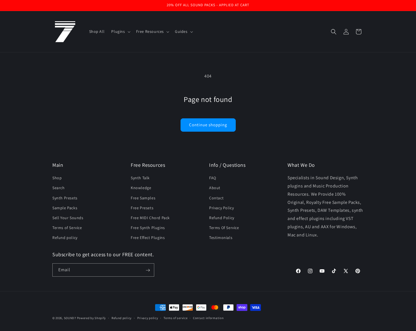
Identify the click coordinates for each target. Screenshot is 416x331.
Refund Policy (221, 217)
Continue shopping (208, 124)
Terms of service (175, 318)
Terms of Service (67, 227)
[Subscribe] (147, 270)
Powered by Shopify (91, 318)
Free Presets (142, 207)
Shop (57, 177)
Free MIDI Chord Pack (150, 217)
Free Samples (143, 197)
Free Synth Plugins (148, 227)
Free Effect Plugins (148, 237)
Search (58, 187)
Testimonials (220, 237)
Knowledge (141, 187)
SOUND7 (70, 318)
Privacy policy (147, 318)
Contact (216, 197)
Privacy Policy (221, 207)
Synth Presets (65, 197)
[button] (120, 31)
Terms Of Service (224, 227)
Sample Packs (64, 207)
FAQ (212, 177)
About (214, 187)
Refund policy (65, 237)
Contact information (208, 318)
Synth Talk (140, 177)
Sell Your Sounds (67, 217)
